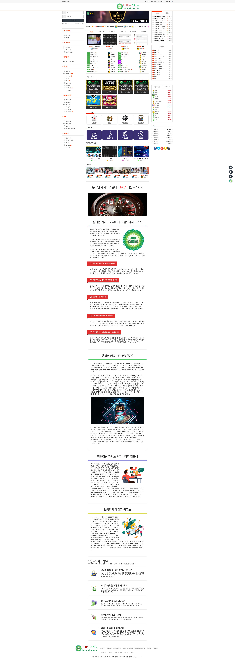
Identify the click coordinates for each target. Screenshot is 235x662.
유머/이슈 (69, 76)
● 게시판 (64, 66)
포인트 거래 (69, 111)
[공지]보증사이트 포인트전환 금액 (162, 24)
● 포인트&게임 (66, 95)
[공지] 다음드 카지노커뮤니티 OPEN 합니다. (164, 38)
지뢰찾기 (68, 104)
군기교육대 (68, 90)
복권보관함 (68, 121)
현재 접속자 (156, 129)
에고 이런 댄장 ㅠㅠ (158, 62)
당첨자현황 (68, 123)
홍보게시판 (69, 88)
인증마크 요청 (69, 138)
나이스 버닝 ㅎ (157, 58)
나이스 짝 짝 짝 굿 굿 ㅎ (159, 56)
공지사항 (68, 35)
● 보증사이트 (66, 42)
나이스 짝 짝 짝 (157, 54)
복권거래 (68, 126)
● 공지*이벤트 (66, 30)
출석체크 (68, 145)
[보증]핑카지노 (109, 107)
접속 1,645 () (169, 1)
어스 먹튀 (109, 158)
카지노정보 (68, 49)
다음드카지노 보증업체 (93, 92)
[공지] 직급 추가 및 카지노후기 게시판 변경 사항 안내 (167, 20)
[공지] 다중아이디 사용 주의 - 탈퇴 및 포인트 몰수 (166, 34)
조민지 (145, 175)
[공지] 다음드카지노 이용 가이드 (162, 30)
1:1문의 (149, 648)
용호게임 (68, 102)
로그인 (147, 1)
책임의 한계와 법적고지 (140, 648)
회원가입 (153, 1)
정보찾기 (160, 1)
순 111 (141, 46)
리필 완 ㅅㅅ (125, 46)
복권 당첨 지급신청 (70, 128)
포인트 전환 (68, 109)
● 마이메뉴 (65, 133)
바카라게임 (68, 99)
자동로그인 (66, 23)
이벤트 (67, 37)
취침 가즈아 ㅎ (157, 64)
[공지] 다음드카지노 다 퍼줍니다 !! (162, 32)
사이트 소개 (102, 648)
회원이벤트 (68, 83)
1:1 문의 (68, 147)
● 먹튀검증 (65, 57)
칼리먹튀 (125, 158)
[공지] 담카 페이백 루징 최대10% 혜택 (163, 26)
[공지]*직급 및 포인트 (159, 40)
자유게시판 (69, 73)
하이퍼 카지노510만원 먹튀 (93, 158)
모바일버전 (155, 648)
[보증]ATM (109, 92)
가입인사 (68, 71)
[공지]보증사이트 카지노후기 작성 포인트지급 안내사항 (167, 22)
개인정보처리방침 (117, 648)
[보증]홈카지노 (93, 107)
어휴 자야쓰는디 (94, 46)
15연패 (110, 46)
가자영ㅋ (155, 78)
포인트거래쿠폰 (69, 140)
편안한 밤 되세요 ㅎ (158, 68)
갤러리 (68, 80)
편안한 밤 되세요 (157, 66)
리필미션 (68, 142)
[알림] (231, 176)
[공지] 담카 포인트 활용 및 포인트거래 (163, 28)
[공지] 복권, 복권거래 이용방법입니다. (163, 36)
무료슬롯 (68, 107)
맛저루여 (155, 76)
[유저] (231, 172)
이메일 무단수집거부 (128, 648)
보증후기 (68, 78)
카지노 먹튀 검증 (70, 61)
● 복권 (64, 116)
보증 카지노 (68, 47)
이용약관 (109, 648)
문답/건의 (68, 85)
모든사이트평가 (69, 52)
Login (73, 20)
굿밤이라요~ (156, 70)
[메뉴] (231, 167)
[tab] (91, 32)
